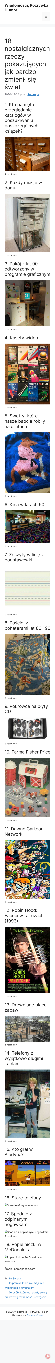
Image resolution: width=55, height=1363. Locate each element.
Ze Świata (15, 1278)
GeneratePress (35, 1315)
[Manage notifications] (47, 1356)
